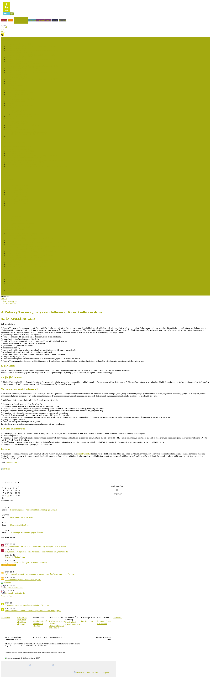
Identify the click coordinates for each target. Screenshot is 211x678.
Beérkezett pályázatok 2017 (16, 90)
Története (9, 136)
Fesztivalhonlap (71, 622)
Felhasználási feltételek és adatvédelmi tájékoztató (22, 621)
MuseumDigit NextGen (19, 525)
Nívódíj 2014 (11, 108)
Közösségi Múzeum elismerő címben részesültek (24, 277)
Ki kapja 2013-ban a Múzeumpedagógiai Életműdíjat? (26, 262)
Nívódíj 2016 (11, 97)
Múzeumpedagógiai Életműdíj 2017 (19, 253)
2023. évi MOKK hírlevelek (17, 192)
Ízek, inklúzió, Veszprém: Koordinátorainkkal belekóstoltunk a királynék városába (36, 552)
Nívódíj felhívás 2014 (19, 112)
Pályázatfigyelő (7, 225)
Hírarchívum (102, 624)
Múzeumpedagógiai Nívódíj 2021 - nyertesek (23, 64)
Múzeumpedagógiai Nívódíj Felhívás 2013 (22, 125)
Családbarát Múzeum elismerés (13, 173)
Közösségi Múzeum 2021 (16, 284)
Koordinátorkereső (40, 621)
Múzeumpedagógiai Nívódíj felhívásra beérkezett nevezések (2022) (32, 59)
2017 (8, 205)
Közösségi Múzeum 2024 (16, 279)
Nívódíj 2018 (11, 83)
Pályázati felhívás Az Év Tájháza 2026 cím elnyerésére (26, 562)
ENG (3, 32)
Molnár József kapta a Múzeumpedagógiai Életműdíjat (27, 234)
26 (8, 495)
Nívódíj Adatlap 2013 (14, 127)
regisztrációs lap (84, 454)
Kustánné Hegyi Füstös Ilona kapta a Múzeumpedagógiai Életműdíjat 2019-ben (36, 247)
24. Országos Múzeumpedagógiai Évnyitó (26, 532)
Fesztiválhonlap (87, 621)
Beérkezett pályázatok (19, 110)
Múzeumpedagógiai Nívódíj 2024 (19, 53)
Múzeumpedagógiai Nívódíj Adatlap (25, 114)
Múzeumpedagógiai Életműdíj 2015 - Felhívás (24, 258)
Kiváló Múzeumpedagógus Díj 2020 (20, 153)
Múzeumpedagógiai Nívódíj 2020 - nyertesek (23, 70)
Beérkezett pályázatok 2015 (16, 101)
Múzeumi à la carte (43, 20)
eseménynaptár (6, 501)
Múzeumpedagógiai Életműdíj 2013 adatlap (22, 264)
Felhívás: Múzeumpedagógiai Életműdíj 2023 (23, 240)
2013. (8, 210)
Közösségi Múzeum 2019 (16, 288)
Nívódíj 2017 (11, 88)
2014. (8, 208)
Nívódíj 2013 (11, 119)
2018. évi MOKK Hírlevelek (17, 203)
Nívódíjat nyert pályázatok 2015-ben (20, 99)
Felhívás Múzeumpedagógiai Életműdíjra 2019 (24, 249)
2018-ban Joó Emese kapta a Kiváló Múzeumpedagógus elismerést (31, 155)
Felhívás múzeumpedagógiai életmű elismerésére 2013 (27, 266)
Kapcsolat (62, 20)
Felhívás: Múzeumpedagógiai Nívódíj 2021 (22, 68)
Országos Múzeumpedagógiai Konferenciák (18, 223)
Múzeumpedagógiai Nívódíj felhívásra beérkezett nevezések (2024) (32, 51)
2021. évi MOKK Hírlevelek (17, 197)
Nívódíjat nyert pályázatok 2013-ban (20, 116)
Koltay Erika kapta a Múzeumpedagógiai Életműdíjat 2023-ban (30, 238)
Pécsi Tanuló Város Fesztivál (21, 517)
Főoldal (4, 20)
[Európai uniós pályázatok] (5, 469)
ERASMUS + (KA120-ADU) (13, 216)
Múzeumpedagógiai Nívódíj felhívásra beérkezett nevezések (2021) (32, 66)
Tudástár (55, 20)
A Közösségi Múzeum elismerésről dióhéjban (23, 290)
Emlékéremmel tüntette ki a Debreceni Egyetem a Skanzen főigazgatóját (33, 611)
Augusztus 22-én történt (14, 587)
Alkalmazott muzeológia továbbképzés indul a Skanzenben (27, 605)
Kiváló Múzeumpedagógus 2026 (18, 147)
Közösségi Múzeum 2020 (16, 286)
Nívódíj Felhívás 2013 (19, 123)
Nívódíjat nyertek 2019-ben (16, 77)
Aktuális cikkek (7, 179)
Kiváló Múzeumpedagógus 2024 (18, 149)
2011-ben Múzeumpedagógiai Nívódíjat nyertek (29, 134)
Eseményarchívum (104, 621)
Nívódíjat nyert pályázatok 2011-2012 (20, 130)
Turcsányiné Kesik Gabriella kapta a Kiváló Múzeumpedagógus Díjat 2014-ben (36, 166)
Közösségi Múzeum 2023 (16, 281)
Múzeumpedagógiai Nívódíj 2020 (19, 75)
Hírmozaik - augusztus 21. (15, 593)
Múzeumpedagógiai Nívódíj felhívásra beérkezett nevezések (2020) (32, 72)
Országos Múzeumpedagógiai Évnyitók (16, 221)
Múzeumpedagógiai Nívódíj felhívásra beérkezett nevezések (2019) (32, 79)
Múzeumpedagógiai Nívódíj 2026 (19, 44)
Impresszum (5, 618)
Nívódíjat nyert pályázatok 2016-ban (20, 92)
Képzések (32, 20)
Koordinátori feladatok (38, 625)
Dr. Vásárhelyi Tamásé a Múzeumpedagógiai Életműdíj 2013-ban (31, 260)
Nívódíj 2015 (11, 103)
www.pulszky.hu (12, 462)
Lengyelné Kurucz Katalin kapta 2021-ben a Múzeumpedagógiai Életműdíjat (35, 242)
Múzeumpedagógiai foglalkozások (56, 627)
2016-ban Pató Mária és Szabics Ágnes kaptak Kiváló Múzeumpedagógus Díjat (36, 160)
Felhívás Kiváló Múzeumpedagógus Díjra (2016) (25, 162)
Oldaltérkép (117, 618)
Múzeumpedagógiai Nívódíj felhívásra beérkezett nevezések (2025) (32, 46)
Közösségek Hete (8, 218)
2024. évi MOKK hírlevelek (17, 190)
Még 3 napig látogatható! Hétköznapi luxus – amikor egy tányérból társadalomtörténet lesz (40, 574)
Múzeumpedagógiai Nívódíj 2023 (19, 57)
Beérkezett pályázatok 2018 (16, 86)
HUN (3, 29)
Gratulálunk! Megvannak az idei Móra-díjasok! (23, 580)
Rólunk (10, 20)
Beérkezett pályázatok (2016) (17, 94)
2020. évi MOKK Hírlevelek (17, 199)
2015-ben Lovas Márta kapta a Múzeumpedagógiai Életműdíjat (30, 256)
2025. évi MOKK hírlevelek (17, 188)
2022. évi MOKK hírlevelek (17, 195)
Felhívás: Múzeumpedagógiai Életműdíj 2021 (23, 245)
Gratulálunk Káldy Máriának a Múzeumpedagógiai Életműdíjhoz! (31, 251)
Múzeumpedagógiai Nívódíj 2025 (19, 48)
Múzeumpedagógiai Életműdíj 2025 (19, 236)
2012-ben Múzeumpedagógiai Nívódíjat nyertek (29, 132)
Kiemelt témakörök (72, 624)
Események (5, 175)
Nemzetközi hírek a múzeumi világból (15, 227)
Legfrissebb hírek (7, 177)
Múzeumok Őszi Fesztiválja (11, 38)
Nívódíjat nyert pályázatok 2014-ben (20, 105)
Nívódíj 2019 (11, 81)
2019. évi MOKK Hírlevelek (17, 201)
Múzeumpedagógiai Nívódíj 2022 (19, 62)
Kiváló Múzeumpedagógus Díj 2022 (20, 151)
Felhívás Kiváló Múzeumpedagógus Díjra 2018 (24, 158)
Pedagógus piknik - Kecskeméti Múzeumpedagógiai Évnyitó (33, 510)
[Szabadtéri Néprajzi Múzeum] (8, 16)
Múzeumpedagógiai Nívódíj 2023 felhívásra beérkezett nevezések (31, 55)
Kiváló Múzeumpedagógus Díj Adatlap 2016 (23, 164)
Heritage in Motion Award (15, 557)
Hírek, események (21, 18)
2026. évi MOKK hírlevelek (17, 186)
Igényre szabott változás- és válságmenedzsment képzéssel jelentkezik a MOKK (36, 546)
